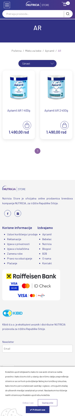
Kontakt (47, 263)
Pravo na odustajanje (19, 258)
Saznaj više (47, 402)
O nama (46, 258)
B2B (44, 253)
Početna (17, 50)
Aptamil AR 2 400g (56, 110)
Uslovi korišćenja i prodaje (22, 234)
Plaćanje (12, 263)
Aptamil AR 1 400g (18, 110)
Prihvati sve (38, 409)
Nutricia (47, 244)
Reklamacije (14, 239)
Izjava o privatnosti (18, 244)
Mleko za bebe (33, 50)
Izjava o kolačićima (18, 248)
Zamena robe (14, 253)
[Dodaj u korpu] (27, 125)
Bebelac (47, 239)
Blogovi (46, 248)
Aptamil (49, 50)
